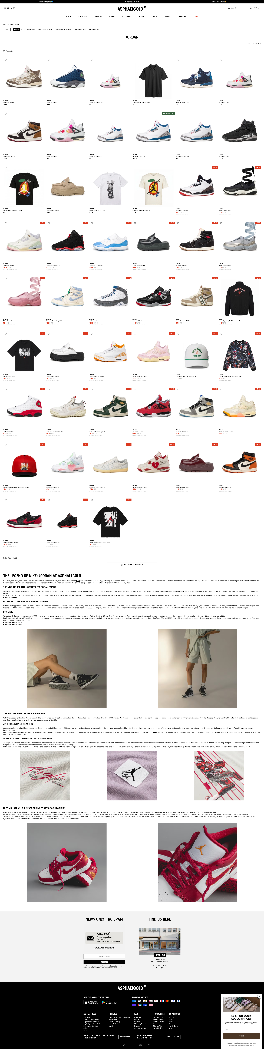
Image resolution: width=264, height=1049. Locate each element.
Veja (170, 1028)
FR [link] (14, 8)
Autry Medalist (158, 1028)
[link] (132, 8)
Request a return (173, 1037)
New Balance (173, 1026)
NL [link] (11, 8)
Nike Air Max (157, 1026)
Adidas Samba (158, 1019)
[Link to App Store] (91, 1002)
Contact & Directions (91, 1019)
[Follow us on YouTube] (140, 1045)
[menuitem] (14, 43)
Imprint (111, 1026)
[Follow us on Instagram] (115, 1045)
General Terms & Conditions (119, 1017)
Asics (171, 1019)
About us (87, 1017)
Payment (137, 1021)
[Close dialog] (259, 997)
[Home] (132, 987)
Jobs (85, 1028)
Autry (171, 1021)
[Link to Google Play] (109, 1002)
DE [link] (8, 8)
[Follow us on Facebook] (132, 1045)
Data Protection (114, 1024)
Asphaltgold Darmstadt (92, 1024)
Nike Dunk (157, 1024)
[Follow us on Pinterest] (149, 1045)
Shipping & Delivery (141, 1024)
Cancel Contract (126, 1037)
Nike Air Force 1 (158, 1017)
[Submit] (229, 8)
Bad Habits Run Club (91, 1026)
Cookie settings (114, 1021)
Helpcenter (138, 1017)
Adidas (171, 1017)
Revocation (113, 1019)
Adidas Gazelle (158, 1021)
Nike (170, 1024)
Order (136, 1019)
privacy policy (113, 966)
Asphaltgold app (140, 1028)
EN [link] (5, 8)
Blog (85, 1030)
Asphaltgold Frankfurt (91, 1021)
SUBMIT (241, 1036)
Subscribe (104, 962)
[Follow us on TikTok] (124, 1045)
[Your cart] (260, 8)
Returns (137, 1026)
